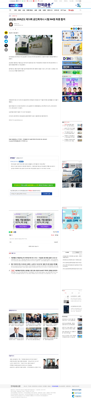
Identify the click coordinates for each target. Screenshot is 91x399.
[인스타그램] (29, 1)
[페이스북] (18, 1)
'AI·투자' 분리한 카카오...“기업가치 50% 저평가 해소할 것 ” (22, 363)
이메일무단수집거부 (75, 386)
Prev (64, 220)
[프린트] (10, 29)
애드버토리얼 (64, 316)
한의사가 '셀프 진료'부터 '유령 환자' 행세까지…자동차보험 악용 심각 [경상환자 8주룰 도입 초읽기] (33, 166)
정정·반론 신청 (34, 386)
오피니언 (56, 10)
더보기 (80, 76)
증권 (19, 10)
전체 (15, 10)
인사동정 (67, 252)
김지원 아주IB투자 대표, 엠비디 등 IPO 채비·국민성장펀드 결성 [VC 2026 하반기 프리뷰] (30, 168)
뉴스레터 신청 (46, 193)
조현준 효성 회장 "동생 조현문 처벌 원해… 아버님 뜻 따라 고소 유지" (24, 361)
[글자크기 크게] (15, 29)
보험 (40, 10)
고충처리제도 (68, 386)
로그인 (60, 0)
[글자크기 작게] (13, 29)
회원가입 (65, 0)
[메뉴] (10, 10)
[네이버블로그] (24, 1)
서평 (72, 292)
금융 (36, 10)
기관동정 (77, 252)
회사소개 (25, 386)
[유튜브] (35, 1)
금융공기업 (14, 15)
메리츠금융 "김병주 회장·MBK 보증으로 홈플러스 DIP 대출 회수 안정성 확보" (28, 164)
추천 (65, 292)
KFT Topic (63, 10)
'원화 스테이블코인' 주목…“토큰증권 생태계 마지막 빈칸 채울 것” (23, 359)
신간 (79, 292)
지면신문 (77, 0)
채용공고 (49, 386)
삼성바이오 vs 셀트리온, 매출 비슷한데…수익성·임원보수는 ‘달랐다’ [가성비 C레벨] (26, 367)
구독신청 (55, 0)
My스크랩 (71, 0)
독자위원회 (45, 386)
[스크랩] (18, 29)
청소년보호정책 (62, 386)
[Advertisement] (20, 84)
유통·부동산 (30, 10)
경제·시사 (49, 10)
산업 (23, 10)
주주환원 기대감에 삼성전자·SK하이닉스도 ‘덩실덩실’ (21, 365)
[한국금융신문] (12, 1)
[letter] (40, 1)
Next (80, 220)
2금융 (44, 10)
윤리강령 (40, 386)
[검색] (80, 10)
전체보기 (21, 161)
